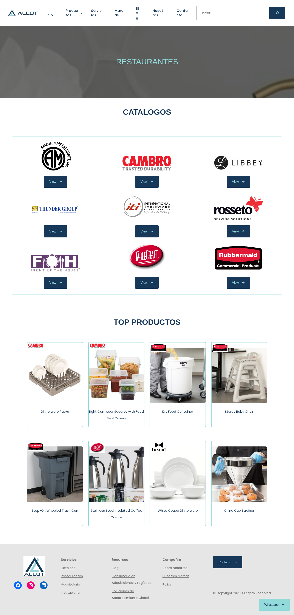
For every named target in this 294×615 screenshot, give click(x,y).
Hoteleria (68, 567)
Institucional (70, 592)
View (52, 181)
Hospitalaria (70, 584)
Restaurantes (72, 576)
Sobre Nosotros (174, 567)
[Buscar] (277, 13)
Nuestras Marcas (175, 576)
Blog (115, 567)
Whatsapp (271, 604)
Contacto (224, 562)
